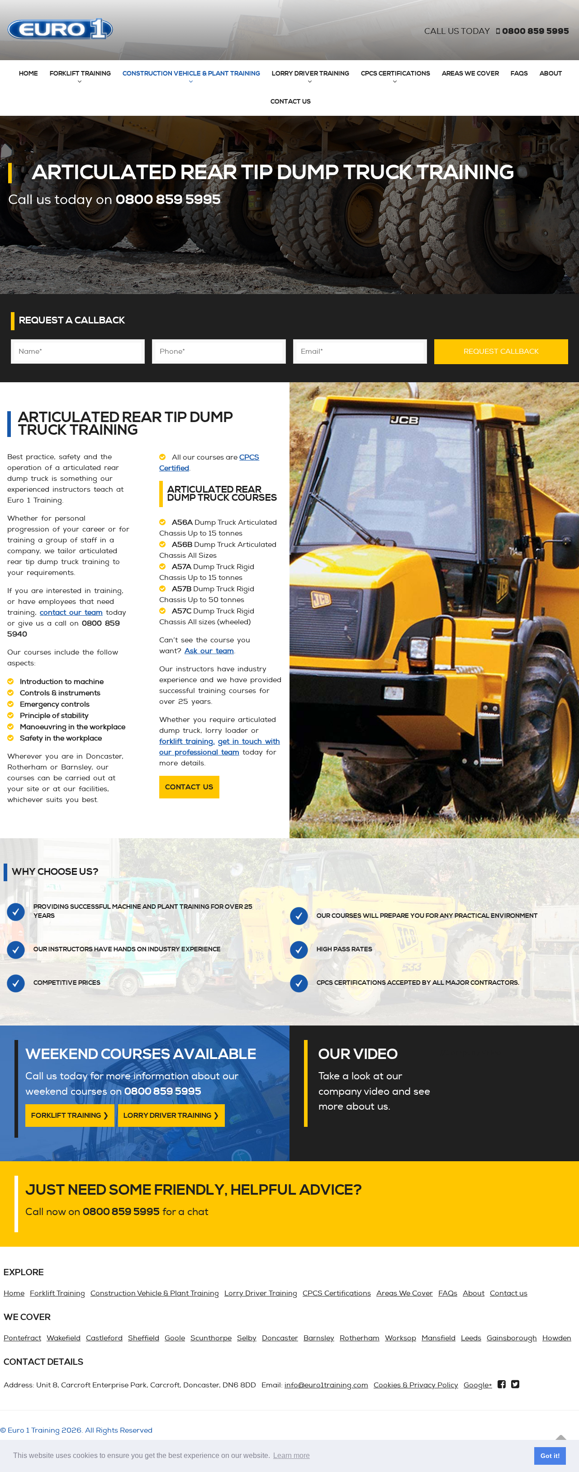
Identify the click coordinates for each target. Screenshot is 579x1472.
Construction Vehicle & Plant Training (191, 74)
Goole (175, 1338)
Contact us (291, 102)
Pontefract (22, 1338)
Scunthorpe (211, 1338)
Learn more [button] (291, 1455)
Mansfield (439, 1338)
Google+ (478, 1385)
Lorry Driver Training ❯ (171, 1115)
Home (28, 74)
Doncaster (280, 1338)
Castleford (104, 1338)
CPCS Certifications (395, 74)
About (551, 74)
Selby (246, 1338)
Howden (556, 1338)
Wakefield (64, 1338)
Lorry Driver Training (310, 74)
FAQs (519, 74)
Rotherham (360, 1338)
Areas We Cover (470, 74)
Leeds (471, 1338)
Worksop (400, 1338)
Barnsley (319, 1338)
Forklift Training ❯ (70, 1115)
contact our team (71, 612)
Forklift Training (80, 74)
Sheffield (143, 1338)
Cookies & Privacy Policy (416, 1385)
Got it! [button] (550, 1455)
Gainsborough (512, 1338)
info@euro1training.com (326, 1385)
